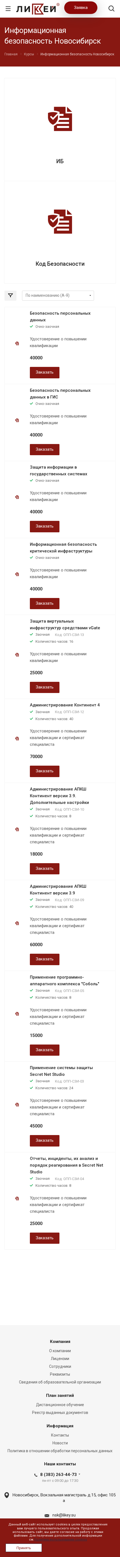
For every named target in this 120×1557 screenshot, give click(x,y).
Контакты (60, 1435)
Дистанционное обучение (60, 1404)
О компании (60, 1351)
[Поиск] (111, 9)
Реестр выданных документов (60, 1412)
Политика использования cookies (60, 1539)
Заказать (45, 372)
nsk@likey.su (64, 1515)
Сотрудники (60, 1366)
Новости (60, 1443)
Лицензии (60, 1358)
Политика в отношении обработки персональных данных (60, 1451)
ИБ (60, 161)
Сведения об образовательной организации (60, 1382)
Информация (60, 1425)
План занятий (60, 1395)
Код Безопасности (60, 263)
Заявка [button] (81, 7)
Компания (60, 1341)
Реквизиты (60, 1374)
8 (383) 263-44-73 (58, 1474)
